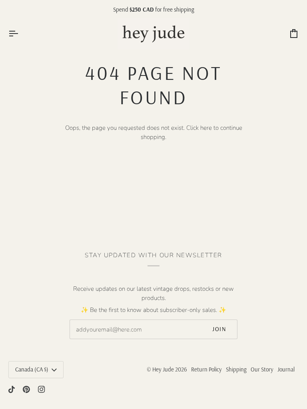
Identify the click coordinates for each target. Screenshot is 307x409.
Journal (286, 369)
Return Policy (206, 369)
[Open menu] (20, 34)
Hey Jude (163, 369)
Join (219, 329)
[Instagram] (41, 389)
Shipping (236, 369)
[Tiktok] (11, 389)
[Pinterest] (26, 389)
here (206, 128)
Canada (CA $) (31, 369)
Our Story (262, 369)
